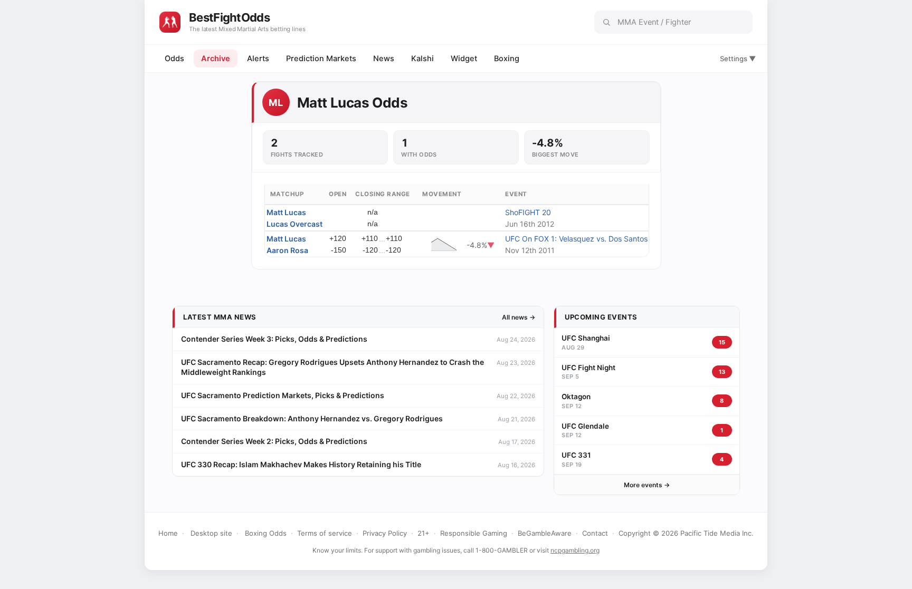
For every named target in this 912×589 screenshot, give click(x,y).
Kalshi (422, 58)
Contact (595, 533)
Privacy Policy (385, 533)
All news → (518, 317)
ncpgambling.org (575, 550)
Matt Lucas (286, 212)
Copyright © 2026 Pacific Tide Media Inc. (686, 533)
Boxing (506, 58)
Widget (464, 58)
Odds (174, 58)
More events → (647, 485)
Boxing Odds (266, 533)
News (383, 58)
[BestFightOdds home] (169, 22)
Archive (215, 58)
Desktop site (211, 533)
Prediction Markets (321, 58)
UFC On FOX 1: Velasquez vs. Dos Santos (576, 238)
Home (168, 533)
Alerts (258, 58)
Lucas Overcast (294, 223)
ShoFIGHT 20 (528, 212)
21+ (423, 533)
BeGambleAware (545, 533)
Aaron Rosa (287, 250)
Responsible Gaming (473, 533)
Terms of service (324, 533)
